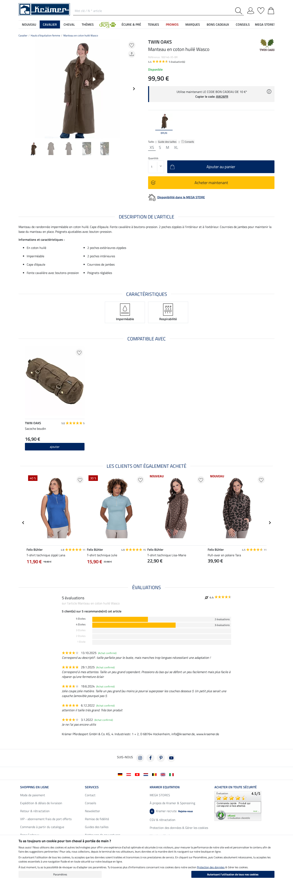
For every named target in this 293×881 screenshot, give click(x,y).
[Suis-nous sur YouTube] (171, 758)
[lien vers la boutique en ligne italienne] (172, 774)
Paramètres (60, 874)
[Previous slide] (22, 89)
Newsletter (92, 811)
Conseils (190, 142)
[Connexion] (250, 10)
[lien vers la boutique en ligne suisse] (138, 774)
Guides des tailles (96, 826)
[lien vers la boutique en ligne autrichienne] (129, 774)
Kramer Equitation (165, 787)
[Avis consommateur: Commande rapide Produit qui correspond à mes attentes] (237, 805)
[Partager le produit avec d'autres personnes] (131, 54)
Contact (90, 795)
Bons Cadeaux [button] (218, 24)
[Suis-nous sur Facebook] (150, 758)
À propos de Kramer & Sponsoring (172, 803)
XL (176, 147)
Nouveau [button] (29, 24)
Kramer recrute (172, 811)
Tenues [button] (153, 24)
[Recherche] (239, 10)
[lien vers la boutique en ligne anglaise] (164, 774)
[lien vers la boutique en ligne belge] (155, 774)
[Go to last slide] (23, 522)
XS (152, 147)
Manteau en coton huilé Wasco (80, 35)
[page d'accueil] (44, 9)
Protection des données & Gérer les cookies (179, 827)
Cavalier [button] (50, 24)
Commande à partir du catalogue (42, 826)
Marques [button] (192, 24)
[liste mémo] (260, 10)
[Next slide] (134, 89)
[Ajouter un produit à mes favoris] (131, 45)
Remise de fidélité (97, 819)
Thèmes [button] (88, 24)
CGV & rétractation (162, 819)
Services (92, 787)
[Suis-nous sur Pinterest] (161, 758)
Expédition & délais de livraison (41, 803)
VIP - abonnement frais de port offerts (46, 819)
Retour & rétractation (35, 811)
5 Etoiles (81, 619)
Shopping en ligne (34, 787)
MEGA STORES (265, 24)
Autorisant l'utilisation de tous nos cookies (233, 874)
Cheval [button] (69, 24)
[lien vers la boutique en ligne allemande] (121, 774)
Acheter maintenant (211, 182)
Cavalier (23, 35)
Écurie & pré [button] (131, 24)
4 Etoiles (81, 624)
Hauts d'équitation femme (45, 35)
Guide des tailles (167, 142)
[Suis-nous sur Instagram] (140, 758)
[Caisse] (270, 10)
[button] (107, 24)
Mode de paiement (32, 795)
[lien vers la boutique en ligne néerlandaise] (147, 774)
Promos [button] (172, 24)
